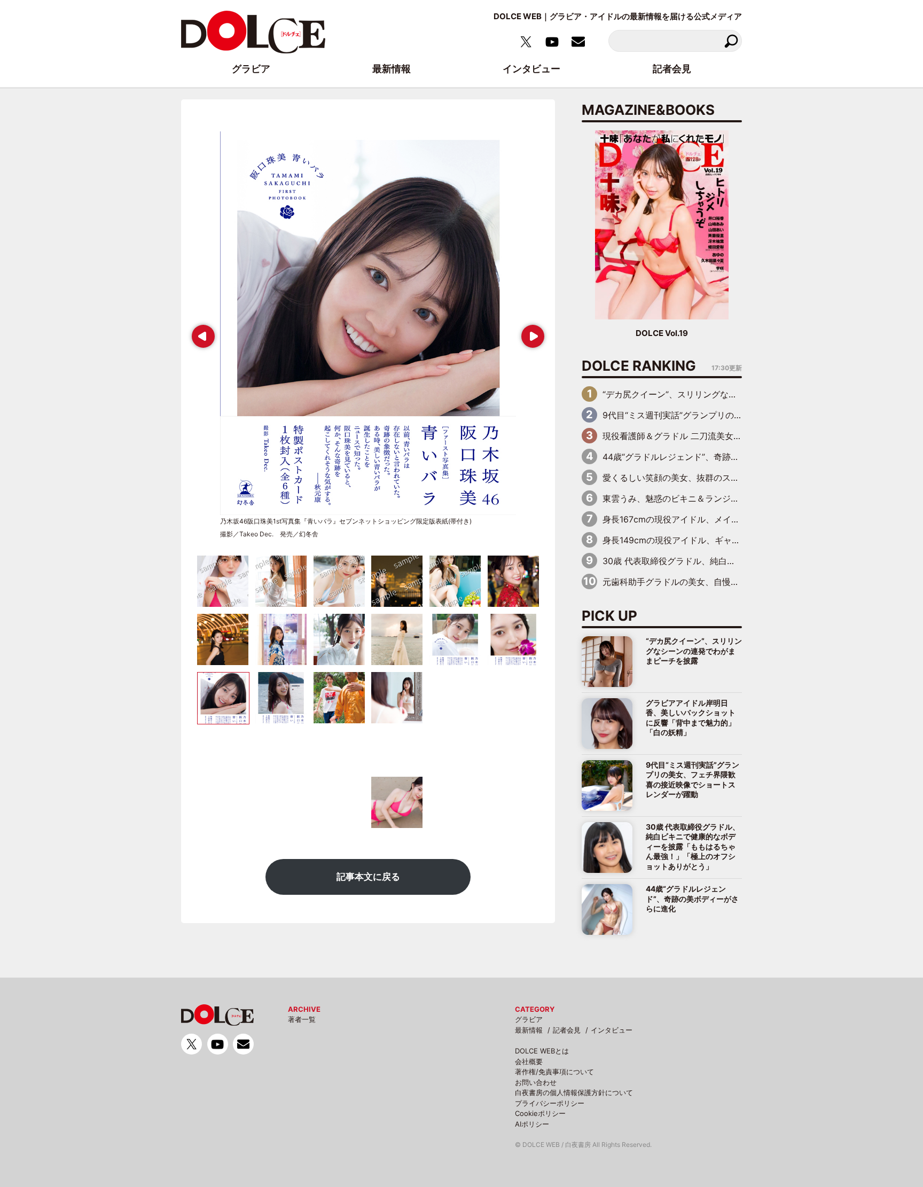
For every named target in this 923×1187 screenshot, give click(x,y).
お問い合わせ (536, 1082)
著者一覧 (302, 1019)
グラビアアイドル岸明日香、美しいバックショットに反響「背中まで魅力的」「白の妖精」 (691, 717)
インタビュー (611, 1030)
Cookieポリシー (540, 1113)
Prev (201, 332)
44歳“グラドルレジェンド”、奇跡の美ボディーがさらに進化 (718, 456)
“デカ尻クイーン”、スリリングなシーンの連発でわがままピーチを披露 (738, 394)
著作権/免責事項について (554, 1071)
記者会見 (567, 1030)
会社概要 (529, 1061)
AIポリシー (532, 1124)
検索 (731, 40)
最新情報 (529, 1030)
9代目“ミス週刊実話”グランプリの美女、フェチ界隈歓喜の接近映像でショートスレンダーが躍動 (692, 779)
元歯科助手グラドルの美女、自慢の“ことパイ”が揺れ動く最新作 (725, 581)
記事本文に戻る (368, 876)
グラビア (529, 1019)
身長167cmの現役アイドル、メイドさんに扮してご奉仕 (710, 519)
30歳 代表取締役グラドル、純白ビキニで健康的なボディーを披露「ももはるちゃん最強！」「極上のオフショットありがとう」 (693, 846)
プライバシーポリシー (549, 1103)
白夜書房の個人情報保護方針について (574, 1092)
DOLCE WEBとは (542, 1051)
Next (530, 332)
